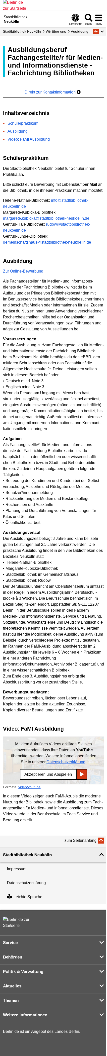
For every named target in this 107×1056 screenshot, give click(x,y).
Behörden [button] (12, 957)
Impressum (16, 869)
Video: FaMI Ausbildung (28, 139)
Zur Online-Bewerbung (23, 271)
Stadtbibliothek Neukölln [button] (27, 855)
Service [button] (10, 942)
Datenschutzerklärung (66, 762)
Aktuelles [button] (12, 986)
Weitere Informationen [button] (25, 1015)
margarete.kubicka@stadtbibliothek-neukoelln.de (46, 218)
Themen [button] (11, 1000)
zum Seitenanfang (80, 840)
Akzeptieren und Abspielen (48, 774)
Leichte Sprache (27, 897)
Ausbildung (79, 31)
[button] (98, 31)
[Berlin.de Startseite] (18, 923)
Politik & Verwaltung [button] (23, 971)
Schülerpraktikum (22, 123)
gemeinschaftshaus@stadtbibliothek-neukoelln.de (47, 242)
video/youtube (29, 787)
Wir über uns (56, 31)
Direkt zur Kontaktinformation (51, 92)
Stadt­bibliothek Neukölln (22, 31)
